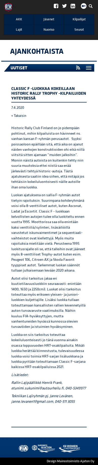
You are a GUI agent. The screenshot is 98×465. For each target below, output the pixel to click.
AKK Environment (32, 448)
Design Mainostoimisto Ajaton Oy (70, 461)
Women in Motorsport (42, 448)
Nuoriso (48, 29)
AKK (19, 19)
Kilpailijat (79, 19)
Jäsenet (48, 19)
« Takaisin (18, 115)
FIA (22, 448)
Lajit (19, 29)
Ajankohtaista (37, 51)
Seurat (79, 29)
